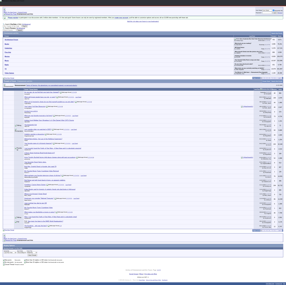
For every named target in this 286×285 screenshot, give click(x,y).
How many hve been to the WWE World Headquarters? (45, 221)
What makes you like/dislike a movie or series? (39, 212)
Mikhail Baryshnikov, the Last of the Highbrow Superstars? (43, 139)
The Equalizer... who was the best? (35, 226)
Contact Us (278, 283)
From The (29, 251)
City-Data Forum (12, 12)
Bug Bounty (165, 280)
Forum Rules (142, 280)
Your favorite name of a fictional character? (38, 143)
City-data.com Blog (150, 274)
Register (280, 12)
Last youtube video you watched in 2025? (37, 129)
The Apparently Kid (30, 125)
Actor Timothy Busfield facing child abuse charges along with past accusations (49, 157)
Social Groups (133, 274)
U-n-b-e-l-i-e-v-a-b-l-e (31, 111)
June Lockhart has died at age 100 (35, 203)
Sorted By (6, 251)
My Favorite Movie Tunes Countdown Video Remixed (41, 171)
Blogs (141, 274)
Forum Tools (266, 81)
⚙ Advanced (26, 24)
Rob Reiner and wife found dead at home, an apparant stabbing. (44, 180)
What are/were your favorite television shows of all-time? (42, 175)
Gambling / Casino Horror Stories (35, 185)
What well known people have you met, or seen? (40, 97)
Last (280, 78)
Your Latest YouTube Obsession (34, 106)
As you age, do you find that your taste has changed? (41, 92)
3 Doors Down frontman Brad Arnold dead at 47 (39, 153)
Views (280, 89)
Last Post (257, 89)
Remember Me (279, 10)
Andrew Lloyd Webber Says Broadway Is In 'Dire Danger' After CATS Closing (49, 120)
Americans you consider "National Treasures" (39, 198)
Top (284, 283)
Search (20, 30)
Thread (26, 89)
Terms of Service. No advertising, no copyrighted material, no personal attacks (51, 85)
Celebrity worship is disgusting (34, 134)
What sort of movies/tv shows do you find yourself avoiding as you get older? (49, 102)
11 (274, 78)
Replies (274, 89)
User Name (259, 10)
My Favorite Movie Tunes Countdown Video (38, 207)
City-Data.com (270, 283)
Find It (25, 26)
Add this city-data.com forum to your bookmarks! (143, 21)
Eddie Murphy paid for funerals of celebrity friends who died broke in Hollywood (49, 189)
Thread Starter (33, 89)
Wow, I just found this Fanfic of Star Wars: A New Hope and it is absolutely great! (50, 217)
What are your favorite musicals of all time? (38, 115)
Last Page (78, 97)
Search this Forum (276, 33)
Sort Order (20, 251)
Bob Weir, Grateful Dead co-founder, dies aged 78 (40, 166)
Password (258, 12)
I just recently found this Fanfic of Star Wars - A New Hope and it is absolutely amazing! (52, 148)
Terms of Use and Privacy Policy (153, 280)
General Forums (22, 12)
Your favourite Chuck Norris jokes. (35, 162)
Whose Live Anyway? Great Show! (35, 194)
